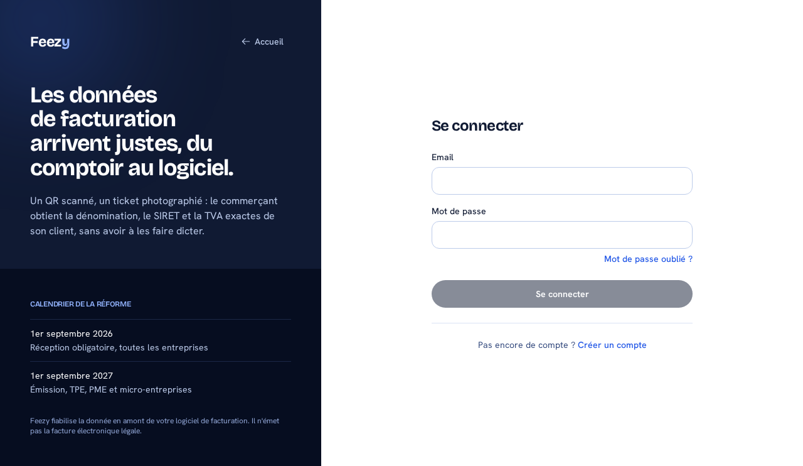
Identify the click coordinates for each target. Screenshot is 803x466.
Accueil (269, 41)
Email (443, 157)
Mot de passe (459, 211)
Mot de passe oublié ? (648, 258)
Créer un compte (612, 344)
